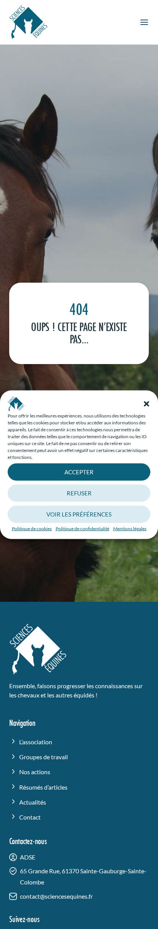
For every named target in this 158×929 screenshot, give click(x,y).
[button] (146, 403)
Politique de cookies (32, 528)
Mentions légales (129, 528)
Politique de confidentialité (82, 528)
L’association (35, 741)
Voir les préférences (79, 514)
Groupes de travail (43, 756)
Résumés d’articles (43, 787)
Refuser (79, 493)
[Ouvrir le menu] (144, 22)
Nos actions (34, 771)
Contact (30, 817)
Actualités (32, 802)
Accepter (79, 472)
